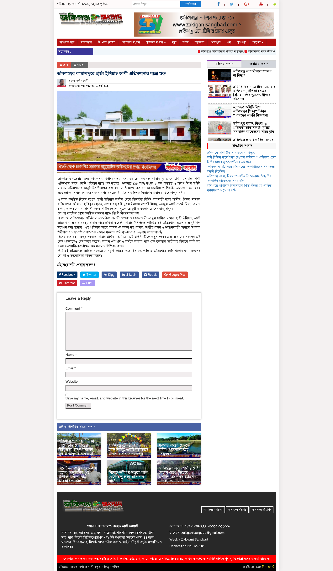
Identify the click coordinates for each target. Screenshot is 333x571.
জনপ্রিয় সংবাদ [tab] (259, 64)
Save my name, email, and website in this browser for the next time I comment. (125, 398)
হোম (65, 65)
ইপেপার (241, 42)
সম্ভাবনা (81, 65)
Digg (110, 275)
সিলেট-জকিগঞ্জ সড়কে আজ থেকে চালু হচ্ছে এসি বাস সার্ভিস (128, 476)
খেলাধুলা (216, 42)
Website (72, 382)
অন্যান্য (257, 42)
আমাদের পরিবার (237, 510)
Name (71, 355)
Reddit (152, 275)
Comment (74, 309)
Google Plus (177, 275)
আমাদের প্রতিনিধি (261, 510)
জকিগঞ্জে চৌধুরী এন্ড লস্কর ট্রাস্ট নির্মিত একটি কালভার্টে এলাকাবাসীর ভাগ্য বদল (128, 449)
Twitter (91, 275)
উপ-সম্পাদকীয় (106, 42)
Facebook (68, 275)
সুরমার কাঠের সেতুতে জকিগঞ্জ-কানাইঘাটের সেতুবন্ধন (174, 449)
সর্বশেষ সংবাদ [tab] (224, 64)
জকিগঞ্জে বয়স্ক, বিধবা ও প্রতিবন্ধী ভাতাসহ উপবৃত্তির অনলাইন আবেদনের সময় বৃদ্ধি (253, 127)
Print (88, 283)
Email (71, 368)
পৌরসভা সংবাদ (131, 42)
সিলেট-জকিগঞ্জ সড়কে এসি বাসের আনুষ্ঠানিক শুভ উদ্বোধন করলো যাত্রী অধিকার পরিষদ (78, 474)
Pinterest (68, 283)
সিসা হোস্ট (268, 567)
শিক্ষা (185, 42)
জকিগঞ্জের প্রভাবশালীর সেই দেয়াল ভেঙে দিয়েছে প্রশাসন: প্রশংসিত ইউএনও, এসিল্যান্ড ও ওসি (179, 474)
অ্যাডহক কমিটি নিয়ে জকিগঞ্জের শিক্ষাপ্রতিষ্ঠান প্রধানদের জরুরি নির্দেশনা (250, 111)
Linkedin (130, 275)
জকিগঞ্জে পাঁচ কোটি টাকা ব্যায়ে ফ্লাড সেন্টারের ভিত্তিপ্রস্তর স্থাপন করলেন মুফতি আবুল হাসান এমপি (77, 447)
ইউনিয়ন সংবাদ (155, 42)
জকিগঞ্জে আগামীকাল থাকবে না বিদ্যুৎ (211, 51)
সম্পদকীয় (86, 42)
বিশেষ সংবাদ (67, 42)
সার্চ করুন (191, 4)
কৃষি (174, 42)
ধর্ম (229, 42)
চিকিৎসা (199, 42)
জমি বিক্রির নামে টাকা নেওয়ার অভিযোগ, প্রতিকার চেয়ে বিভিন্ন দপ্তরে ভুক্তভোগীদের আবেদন (254, 93)
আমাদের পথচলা (213, 510)
